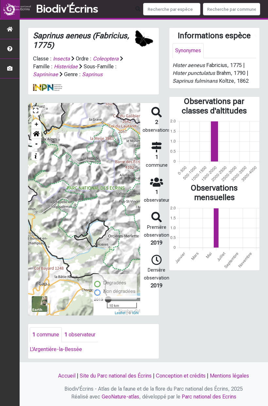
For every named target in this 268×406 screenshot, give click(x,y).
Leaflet (120, 312)
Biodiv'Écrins (67, 9)
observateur (79, 334)
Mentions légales (229, 376)
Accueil (66, 376)
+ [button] (36, 124)
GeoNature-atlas (120, 397)
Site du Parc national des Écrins (116, 376)
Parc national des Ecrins (209, 397)
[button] (36, 134)
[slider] (108, 299)
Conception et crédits (181, 376)
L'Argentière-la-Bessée (56, 349)
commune (45, 334)
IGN (135, 312)
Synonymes (188, 50)
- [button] (36, 143)
